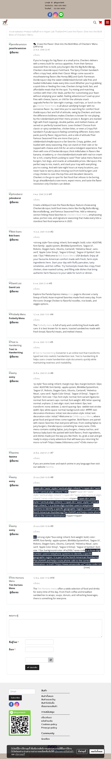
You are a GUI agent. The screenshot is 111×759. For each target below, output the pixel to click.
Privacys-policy (49, 727)
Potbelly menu (45, 325)
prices (70, 294)
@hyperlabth (59, 2)
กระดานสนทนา (16, 31)
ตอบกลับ (33, 667)
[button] (94, 22)
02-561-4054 (59, 8)
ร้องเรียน (45, 739)
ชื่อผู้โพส (14, 642)
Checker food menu (46, 105)
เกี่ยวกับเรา (46, 717)
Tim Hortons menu (47, 588)
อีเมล (12, 649)
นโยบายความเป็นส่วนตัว (64, 751)
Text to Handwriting (45, 352)
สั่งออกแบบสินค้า (49, 706)
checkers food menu (77, 214)
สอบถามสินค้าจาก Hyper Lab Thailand (45, 31)
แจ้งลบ (36, 54)
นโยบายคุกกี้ (20, 754)
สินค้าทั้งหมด (47, 696)
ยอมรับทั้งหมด (96, 751)
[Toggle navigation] (107, 22)
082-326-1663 (60, 5)
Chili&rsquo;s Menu (82, 416)
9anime (49, 466)
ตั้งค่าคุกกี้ (82, 751)
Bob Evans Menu (66, 255)
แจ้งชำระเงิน (47, 721)
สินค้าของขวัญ (48, 699)
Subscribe (15, 697)
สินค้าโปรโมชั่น (47, 703)
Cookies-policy (49, 724)
